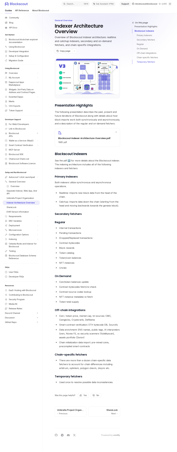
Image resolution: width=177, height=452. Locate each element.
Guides (8, 10)
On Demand (142, 48)
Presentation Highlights (146, 26)
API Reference (22, 10)
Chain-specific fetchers (147, 57)
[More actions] (74, 51)
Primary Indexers (144, 35)
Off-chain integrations (146, 53)
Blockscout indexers (144, 31)
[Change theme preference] (170, 4)
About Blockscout (40, 10)
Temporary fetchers (146, 62)
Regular (140, 44)
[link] (87, 137)
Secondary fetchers (146, 40)
